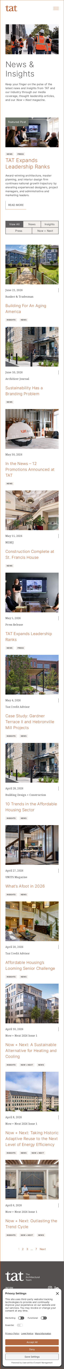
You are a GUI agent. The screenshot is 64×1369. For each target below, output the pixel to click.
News (31, 224)
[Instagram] (50, 1288)
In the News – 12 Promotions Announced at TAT (29, 469)
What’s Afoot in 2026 (25, 886)
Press (18, 231)
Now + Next (45, 231)
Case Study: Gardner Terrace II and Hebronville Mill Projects (29, 721)
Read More (16, 205)
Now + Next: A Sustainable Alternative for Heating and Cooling (31, 1050)
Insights (50, 224)
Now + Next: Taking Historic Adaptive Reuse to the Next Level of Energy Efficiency (32, 1138)
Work (9, 1288)
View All (14, 224)
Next (43, 1249)
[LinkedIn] (57, 1288)
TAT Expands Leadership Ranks (27, 163)
